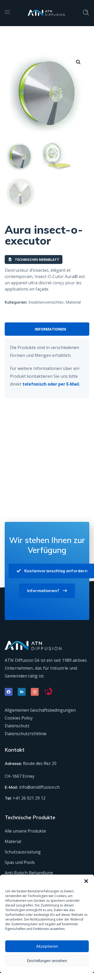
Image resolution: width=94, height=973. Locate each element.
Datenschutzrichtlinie (25, 733)
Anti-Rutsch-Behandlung (29, 873)
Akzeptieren (47, 946)
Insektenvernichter (45, 302)
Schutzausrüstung (23, 852)
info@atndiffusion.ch (39, 787)
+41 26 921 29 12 (29, 798)
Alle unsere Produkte (25, 831)
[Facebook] (9, 692)
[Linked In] (22, 692)
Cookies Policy (19, 718)
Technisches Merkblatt (37, 259)
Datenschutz (17, 726)
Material (73, 302)
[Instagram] (35, 692)
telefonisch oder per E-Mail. (51, 384)
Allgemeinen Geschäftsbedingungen (40, 710)
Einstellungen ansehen (47, 960)
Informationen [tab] (50, 329)
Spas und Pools (20, 862)
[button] (86, 881)
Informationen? (43, 590)
